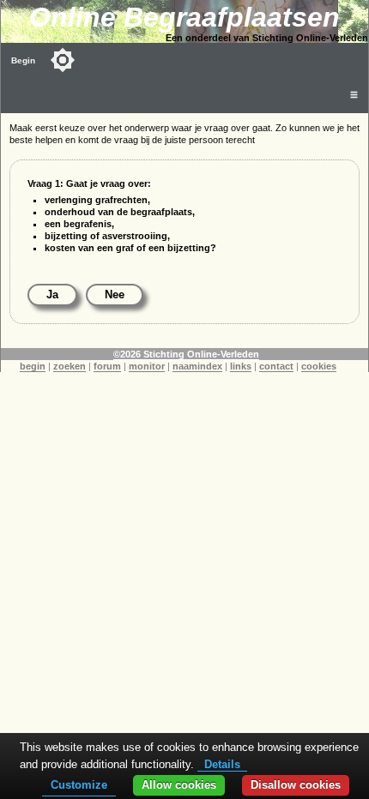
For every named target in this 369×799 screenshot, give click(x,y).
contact (276, 366)
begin (32, 366)
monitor (147, 366)
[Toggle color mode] (62, 60)
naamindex (197, 366)
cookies (318, 366)
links (240, 366)
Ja (52, 294)
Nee (114, 294)
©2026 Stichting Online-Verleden (186, 354)
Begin (23, 60)
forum (107, 366)
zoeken (69, 366)
